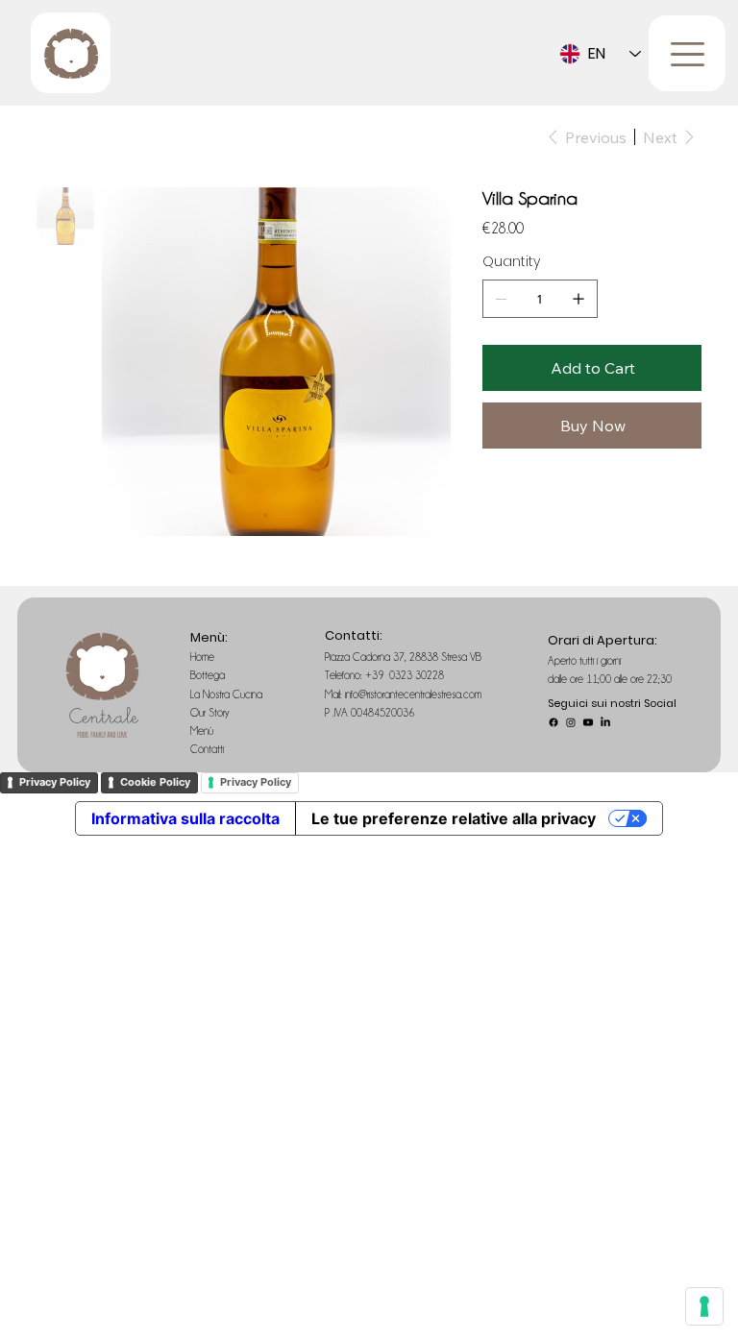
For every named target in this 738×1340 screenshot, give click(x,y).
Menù (203, 731)
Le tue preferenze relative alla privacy (453, 818)
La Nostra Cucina (227, 694)
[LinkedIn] (605, 722)
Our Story (211, 713)
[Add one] (578, 299)
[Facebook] (553, 722)
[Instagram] (571, 722)
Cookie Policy (155, 782)
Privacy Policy (54, 782)
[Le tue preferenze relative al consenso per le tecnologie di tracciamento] (704, 1306)
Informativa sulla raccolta (185, 818)
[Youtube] (588, 722)
